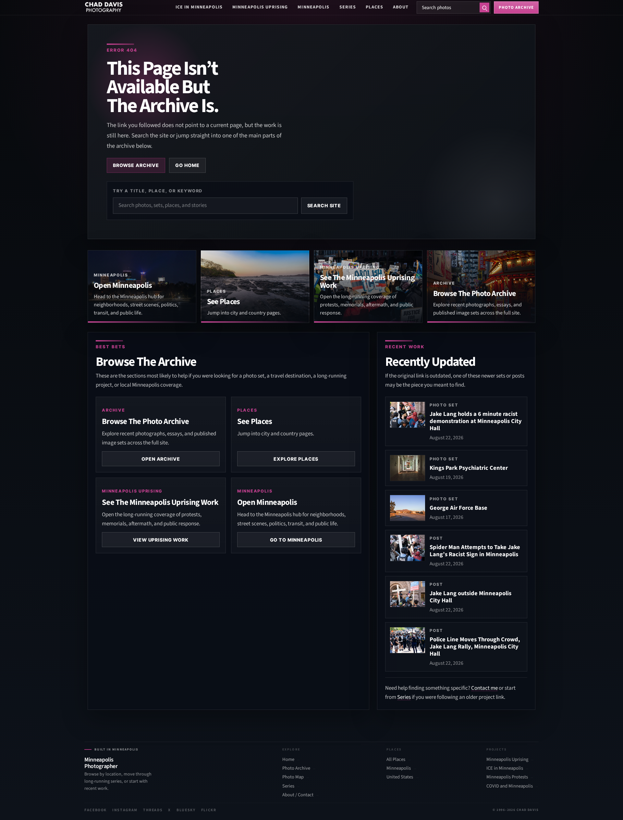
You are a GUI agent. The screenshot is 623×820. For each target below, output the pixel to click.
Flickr (208, 810)
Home (288, 759)
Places (374, 7)
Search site (324, 205)
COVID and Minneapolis (509, 786)
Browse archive (136, 165)
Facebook (95, 810)
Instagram (125, 810)
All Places (395, 759)
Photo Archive (296, 768)
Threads (153, 810)
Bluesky (186, 810)
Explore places (296, 459)
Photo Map (293, 777)
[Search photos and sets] (484, 7)
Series (347, 7)
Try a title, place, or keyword (157, 190)
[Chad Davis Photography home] (103, 7)
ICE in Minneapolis (199, 7)
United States (399, 777)
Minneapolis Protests (507, 777)
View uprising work (160, 540)
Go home (187, 165)
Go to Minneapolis (296, 540)
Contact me (484, 688)
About (401, 7)
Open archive (160, 459)
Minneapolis (313, 7)
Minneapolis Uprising (260, 7)
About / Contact (297, 795)
